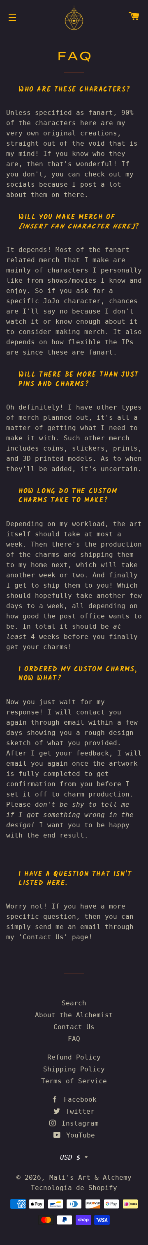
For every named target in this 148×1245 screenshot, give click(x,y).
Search (74, 1003)
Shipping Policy (74, 1069)
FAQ (74, 1039)
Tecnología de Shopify (74, 1188)
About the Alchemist (74, 1015)
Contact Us (74, 1027)
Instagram (78, 1123)
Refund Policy (74, 1057)
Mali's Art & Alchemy (90, 1177)
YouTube (78, 1135)
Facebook (78, 1099)
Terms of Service (74, 1081)
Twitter (78, 1111)
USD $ (70, 1157)
